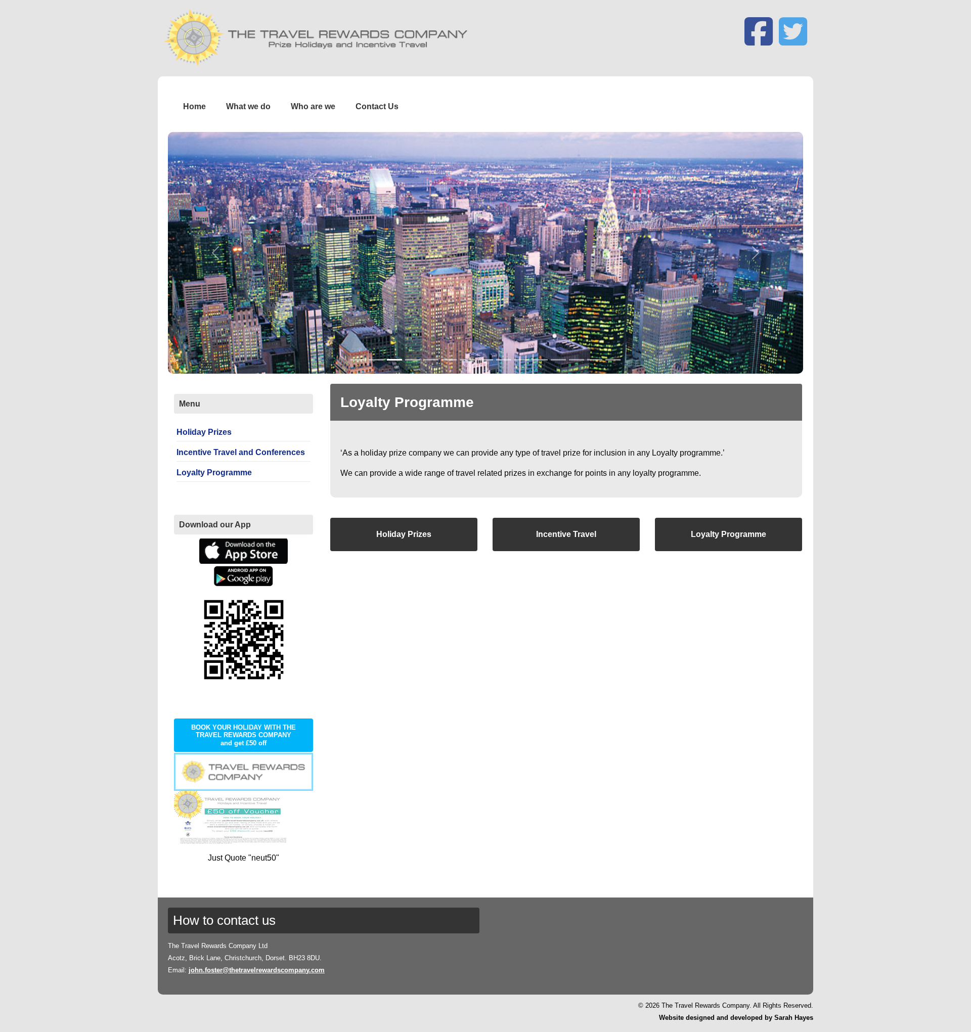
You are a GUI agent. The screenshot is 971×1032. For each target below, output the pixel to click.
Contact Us (377, 106)
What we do (248, 106)
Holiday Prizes (403, 534)
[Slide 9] (503, 360)
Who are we (313, 106)
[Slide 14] (594, 360)
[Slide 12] (558, 360)
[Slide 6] (449, 360)
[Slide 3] (394, 360)
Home (194, 106)
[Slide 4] (412, 360)
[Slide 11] (540, 360)
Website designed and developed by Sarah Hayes (736, 1017)
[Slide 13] (576, 360)
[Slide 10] (521, 360)
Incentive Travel (566, 534)
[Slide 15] (613, 360)
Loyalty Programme (728, 534)
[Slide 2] (376, 360)
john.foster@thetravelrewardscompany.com (257, 970)
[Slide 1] (358, 360)
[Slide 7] (467, 360)
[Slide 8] (485, 360)
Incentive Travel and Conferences (240, 452)
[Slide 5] (430, 360)
